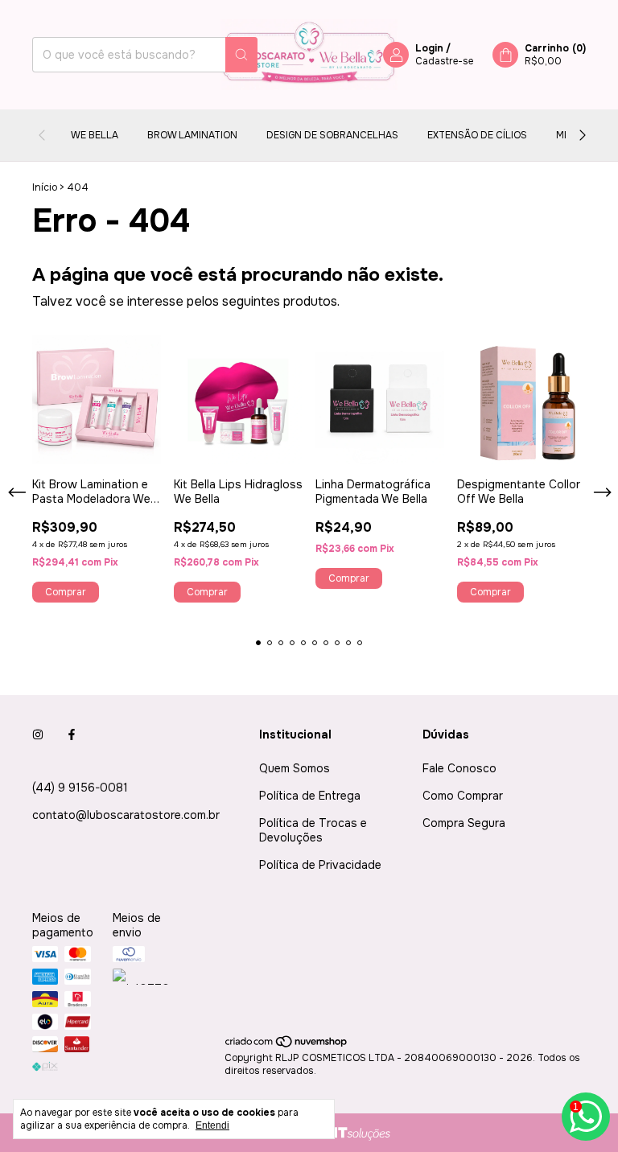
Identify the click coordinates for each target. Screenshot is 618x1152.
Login (429, 48)
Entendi (212, 1125)
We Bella (94, 135)
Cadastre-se (444, 61)
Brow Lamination (192, 135)
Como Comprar (462, 795)
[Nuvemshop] (287, 1045)
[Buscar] (241, 54)
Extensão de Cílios (477, 135)
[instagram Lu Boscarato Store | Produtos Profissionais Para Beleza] (37, 734)
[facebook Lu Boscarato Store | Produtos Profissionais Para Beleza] (71, 734)
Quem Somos (294, 768)
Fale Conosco (459, 768)
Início (44, 187)
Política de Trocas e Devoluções (313, 830)
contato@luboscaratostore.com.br (126, 815)
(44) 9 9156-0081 (80, 787)
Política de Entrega (309, 795)
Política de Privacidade (320, 865)
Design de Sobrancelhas (332, 135)
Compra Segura (463, 823)
